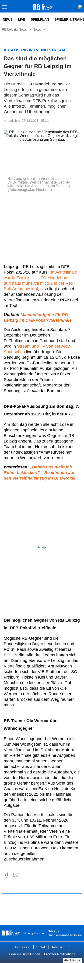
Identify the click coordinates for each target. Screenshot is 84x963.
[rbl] (11, 933)
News (7, 19)
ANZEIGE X (72, 960)
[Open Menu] (4, 8)
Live (21, 19)
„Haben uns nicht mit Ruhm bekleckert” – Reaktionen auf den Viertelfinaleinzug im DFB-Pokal (39, 472)
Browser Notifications (59, 954)
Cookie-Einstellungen (24, 954)
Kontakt (41, 947)
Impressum (23, 947)
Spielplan (40, 19)
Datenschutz (60, 947)
